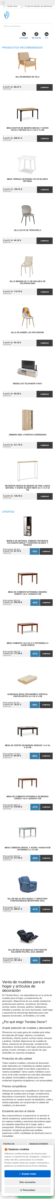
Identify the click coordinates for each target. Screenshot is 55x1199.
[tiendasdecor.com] (27, 15)
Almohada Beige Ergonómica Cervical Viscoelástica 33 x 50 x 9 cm (27, 695)
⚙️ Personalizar (27, 1189)
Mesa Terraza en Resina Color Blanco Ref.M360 (27, 180)
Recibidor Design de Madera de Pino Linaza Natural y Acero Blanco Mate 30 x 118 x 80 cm (27, 488)
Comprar (44, 87)
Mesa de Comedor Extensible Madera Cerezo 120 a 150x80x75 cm (27, 593)
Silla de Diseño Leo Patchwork (27, 332)
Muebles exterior (39, 1144)
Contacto (24, 37)
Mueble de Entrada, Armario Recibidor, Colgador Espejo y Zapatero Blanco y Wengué (27, 543)
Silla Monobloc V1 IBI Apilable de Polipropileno (27, 282)
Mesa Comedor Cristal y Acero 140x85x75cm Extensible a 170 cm (27, 849)
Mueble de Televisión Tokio (27, 384)
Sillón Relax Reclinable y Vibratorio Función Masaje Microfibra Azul (27, 900)
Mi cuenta (36, 37)
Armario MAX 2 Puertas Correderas (27, 435)
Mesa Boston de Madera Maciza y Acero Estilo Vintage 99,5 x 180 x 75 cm (28, 129)
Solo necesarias (27, 1182)
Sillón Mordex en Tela (27, 77)
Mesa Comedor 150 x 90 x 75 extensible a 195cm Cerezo (27, 644)
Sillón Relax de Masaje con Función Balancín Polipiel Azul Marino (27, 951)
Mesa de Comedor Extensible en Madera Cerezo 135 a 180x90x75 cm (28, 797)
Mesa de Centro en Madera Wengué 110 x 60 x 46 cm (27, 746)
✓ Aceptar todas (27, 1173)
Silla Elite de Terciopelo (27, 230)
